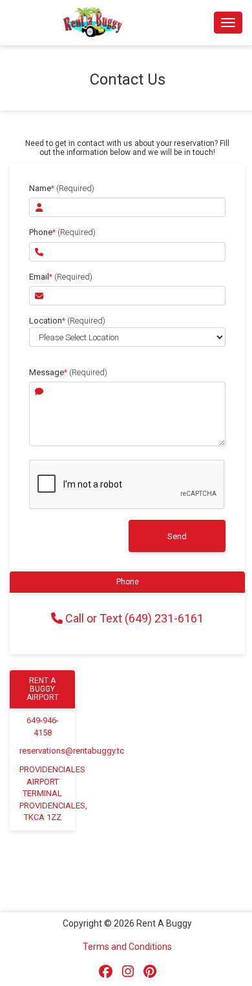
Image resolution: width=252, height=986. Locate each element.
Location (67, 320)
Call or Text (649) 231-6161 (133, 618)
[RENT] (127, 352)
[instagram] (128, 972)
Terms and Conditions (127, 946)
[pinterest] (149, 972)
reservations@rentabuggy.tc (71, 750)
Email (60, 277)
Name (61, 188)
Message (68, 372)
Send (177, 536)
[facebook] (105, 972)
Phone (62, 232)
